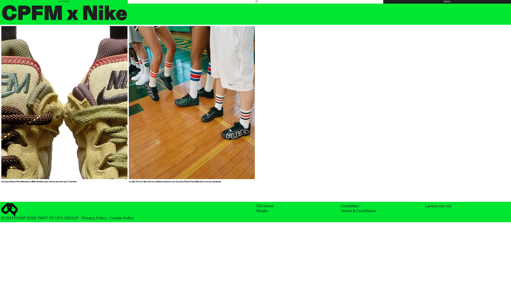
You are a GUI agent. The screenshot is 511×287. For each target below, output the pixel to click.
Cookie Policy (122, 218)
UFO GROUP (67, 218)
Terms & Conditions (358, 211)
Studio (262, 211)
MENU (447, 2)
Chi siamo (265, 206)
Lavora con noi (438, 206)
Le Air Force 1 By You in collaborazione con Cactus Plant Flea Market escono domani (175, 182)
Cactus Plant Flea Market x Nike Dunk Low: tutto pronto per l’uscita (39, 182)
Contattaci (350, 206)
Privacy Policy (94, 218)
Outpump (63, 2)
